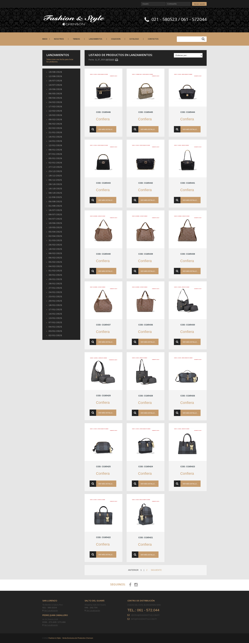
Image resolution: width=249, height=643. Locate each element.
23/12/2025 (55, 171)
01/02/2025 (55, 271)
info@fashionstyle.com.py (144, 619)
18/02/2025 (55, 249)
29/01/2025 (55, 279)
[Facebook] (130, 584)
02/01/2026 (55, 163)
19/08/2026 (55, 72)
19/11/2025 (55, 176)
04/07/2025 (55, 219)
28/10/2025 (55, 184)
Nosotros (59, 39)
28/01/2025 (55, 284)
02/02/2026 (55, 128)
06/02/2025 (55, 258)
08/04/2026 (55, 98)
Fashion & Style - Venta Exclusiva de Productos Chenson (71, 638)
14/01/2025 (55, 314)
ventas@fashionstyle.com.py (145, 615)
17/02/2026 (55, 107)
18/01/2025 (55, 305)
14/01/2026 (55, 141)
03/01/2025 (55, 331)
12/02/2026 (55, 111)
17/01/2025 (55, 309)
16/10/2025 (55, 189)
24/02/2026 (55, 102)
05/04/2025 (55, 232)
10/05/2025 (55, 227)
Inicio (44, 39)
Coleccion (115, 39)
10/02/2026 (55, 115)
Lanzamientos (95, 39)
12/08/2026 (55, 76)
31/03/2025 (55, 240)
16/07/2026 (55, 81)
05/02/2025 (55, 262)
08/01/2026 (55, 150)
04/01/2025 (55, 327)
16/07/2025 (55, 210)
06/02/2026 (55, 124)
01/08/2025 (55, 206)
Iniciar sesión (199, 4)
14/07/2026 (55, 85)
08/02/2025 (55, 253)
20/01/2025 (55, 301)
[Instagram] (136, 584)
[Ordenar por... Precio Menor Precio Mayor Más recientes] (188, 55)
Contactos (153, 39)
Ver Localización (51, 610)
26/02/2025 (55, 245)
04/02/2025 (55, 266)
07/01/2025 (55, 322)
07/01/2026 (55, 154)
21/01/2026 (55, 132)
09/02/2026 (55, 119)
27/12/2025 (55, 167)
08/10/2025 (55, 193)
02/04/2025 (55, 236)
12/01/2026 (55, 145)
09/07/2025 (55, 214)
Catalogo (134, 39)
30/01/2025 (55, 275)
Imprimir (109, 60)
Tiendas (76, 39)
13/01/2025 (55, 318)
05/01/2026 (55, 158)
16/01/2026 (55, 137)
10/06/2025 (55, 223)
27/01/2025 (55, 288)
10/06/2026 (55, 89)
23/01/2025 (55, 297)
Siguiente (156, 570)
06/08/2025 (55, 202)
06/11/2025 (55, 180)
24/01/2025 (55, 292)
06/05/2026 (55, 94)
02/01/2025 (55, 335)
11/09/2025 (55, 197)
